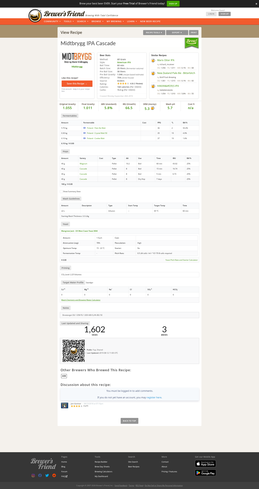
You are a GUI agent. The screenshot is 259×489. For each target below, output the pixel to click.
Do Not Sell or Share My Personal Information (164, 485)
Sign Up (173, 3)
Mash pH (170, 104)
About (164, 466)
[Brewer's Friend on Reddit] (54, 476)
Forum (64, 471)
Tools (67, 21)
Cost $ (191, 104)
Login (211, 14)
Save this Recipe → (77, 83)
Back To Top (129, 420)
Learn (131, 21)
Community (51, 21)
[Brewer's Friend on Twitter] (47, 476)
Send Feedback (121, 485)
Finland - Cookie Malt (95, 138)
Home (64, 461)
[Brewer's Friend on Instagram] (33, 476)
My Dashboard (101, 476)
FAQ (63, 476)
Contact (165, 461)
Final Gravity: (88, 104)
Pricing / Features (169, 471)
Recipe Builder (101, 461)
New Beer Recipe (150, 21)
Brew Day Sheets (102, 466)
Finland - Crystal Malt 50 (97, 133)
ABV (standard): (109, 104)
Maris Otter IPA (165, 60)
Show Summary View (71, 191)
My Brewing (114, 21)
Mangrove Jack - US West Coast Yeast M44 (79, 231)
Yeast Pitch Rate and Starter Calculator (181, 260)
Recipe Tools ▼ (154, 32)
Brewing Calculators (103, 471)
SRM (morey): (150, 104)
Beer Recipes (133, 466)
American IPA (124, 62)
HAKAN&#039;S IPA (168, 86)
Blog (63, 466)
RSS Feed (139, 485)
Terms (131, 485)
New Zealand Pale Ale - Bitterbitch (176, 73)
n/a (191, 107)
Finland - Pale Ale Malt (96, 128)
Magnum (83, 163)
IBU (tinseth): (129, 104)
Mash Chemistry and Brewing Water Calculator (80, 300)
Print (194, 32)
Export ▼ (177, 32)
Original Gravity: (68, 104)
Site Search (133, 461)
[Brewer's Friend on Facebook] (40, 476)
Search (81, 21)
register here (154, 397)
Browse (96, 21)
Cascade (83, 168)
